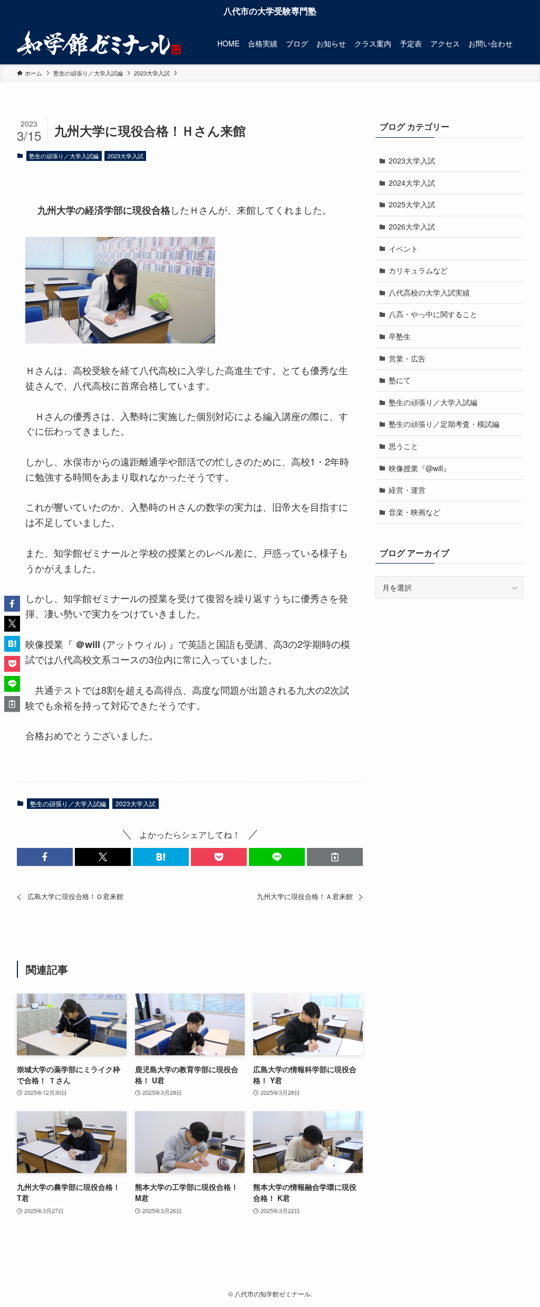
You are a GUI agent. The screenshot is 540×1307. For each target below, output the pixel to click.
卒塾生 (400, 336)
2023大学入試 (125, 155)
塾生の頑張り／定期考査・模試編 (444, 423)
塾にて (400, 380)
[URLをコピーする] (335, 857)
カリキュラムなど (418, 270)
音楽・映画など (414, 512)
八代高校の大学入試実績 (429, 292)
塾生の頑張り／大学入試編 (64, 155)
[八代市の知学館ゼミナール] (99, 43)
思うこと (403, 446)
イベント (403, 248)
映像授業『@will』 (419, 468)
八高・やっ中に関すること (433, 314)
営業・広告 (407, 358)
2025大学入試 (412, 204)
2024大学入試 (412, 182)
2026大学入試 (412, 226)
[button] (45, 857)
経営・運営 (407, 489)
